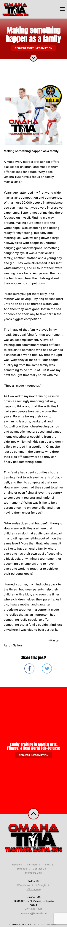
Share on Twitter (47, 668)
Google (42, 885)
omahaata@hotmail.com (33, 913)
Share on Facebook (29, 668)
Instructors (33, 864)
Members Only (33, 872)
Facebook (24, 885)
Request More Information (33, 48)
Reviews (17, 864)
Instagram (35, 889)
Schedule (22, 868)
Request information (33, 755)
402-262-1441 (33, 909)
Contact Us (39, 868)
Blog (47, 864)
